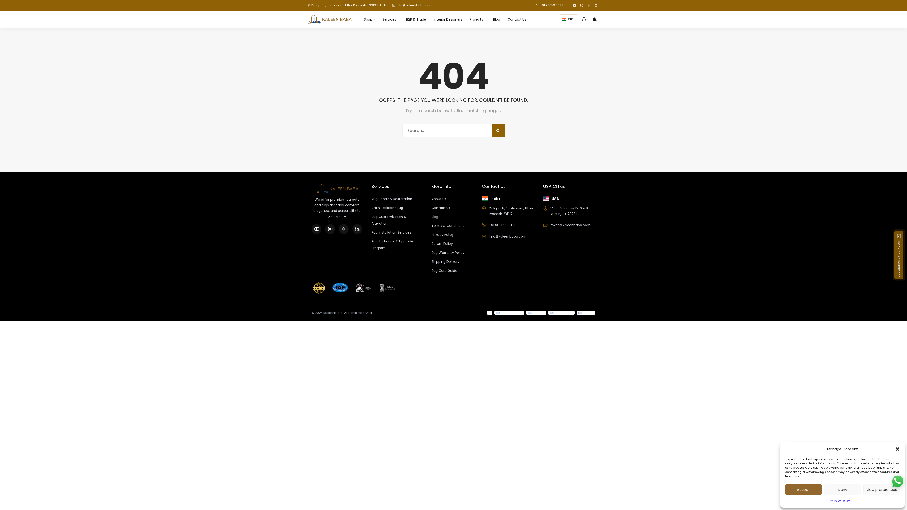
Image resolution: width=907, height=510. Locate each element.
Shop (368, 19)
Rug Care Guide (444, 270)
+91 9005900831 (502, 225)
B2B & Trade (416, 19)
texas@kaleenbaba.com (570, 225)
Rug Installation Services (391, 232)
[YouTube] (574, 5)
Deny (842, 489)
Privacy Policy (840, 501)
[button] (897, 449)
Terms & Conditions (448, 225)
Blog (496, 19)
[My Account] (584, 19)
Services (389, 19)
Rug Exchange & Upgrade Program (392, 244)
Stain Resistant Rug (387, 207)
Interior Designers (448, 19)
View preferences (881, 489)
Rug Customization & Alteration (389, 220)
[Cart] (594, 19)
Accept (803, 489)
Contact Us (517, 19)
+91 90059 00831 (552, 5)
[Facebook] (588, 5)
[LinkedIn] (595, 5)
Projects (476, 19)
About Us (439, 198)
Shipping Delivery (445, 261)
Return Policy (442, 243)
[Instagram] (581, 5)
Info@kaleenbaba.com (414, 5)
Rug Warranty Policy (448, 252)
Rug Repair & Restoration (392, 198)
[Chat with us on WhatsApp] (897, 482)
